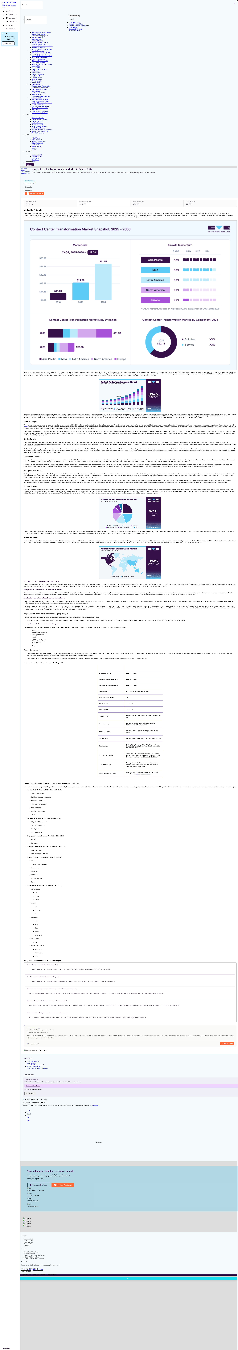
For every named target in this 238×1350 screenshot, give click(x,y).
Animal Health (36, 82)
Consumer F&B (73, 27)
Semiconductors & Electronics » (41, 32)
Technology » (36, 84)
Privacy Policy (28, 1242)
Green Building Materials (39, 62)
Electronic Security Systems (40, 36)
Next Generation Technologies (41, 96)
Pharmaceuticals (36, 81)
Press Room (35, 160)
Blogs (33, 161)
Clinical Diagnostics (38, 74)
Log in (29, 163)
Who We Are (36, 138)
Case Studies (35, 158)
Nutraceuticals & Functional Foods (42, 56)
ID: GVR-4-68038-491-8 (33, 1061)
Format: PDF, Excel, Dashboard (35, 1065)
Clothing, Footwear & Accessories (79, 25)
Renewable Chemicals (38, 47)
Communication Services (39, 89)
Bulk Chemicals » (37, 98)
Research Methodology (39, 141)
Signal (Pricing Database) (31, 1257)
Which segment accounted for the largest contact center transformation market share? (51, 989)
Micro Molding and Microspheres (42, 64)
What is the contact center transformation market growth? (43, 977)
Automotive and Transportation (41, 86)
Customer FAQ (28, 1239)
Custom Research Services (40, 119)
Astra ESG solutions (38, 133)
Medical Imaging (37, 79)
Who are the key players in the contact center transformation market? (47, 1001)
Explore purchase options (143, 774)
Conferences (35, 144)
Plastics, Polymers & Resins (40, 111)
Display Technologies (38, 34)
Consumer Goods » (74, 22)
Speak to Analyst (228, 1043)
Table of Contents (29, 184)
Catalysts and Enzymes (38, 44)
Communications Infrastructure (41, 87)
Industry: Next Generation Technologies (37, 1068)
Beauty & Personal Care (76, 24)
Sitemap (26, 1245)
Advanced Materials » (38, 59)
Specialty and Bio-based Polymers (42, 49)
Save (28, 1117)
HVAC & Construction (38, 93)
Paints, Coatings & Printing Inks (41, 106)
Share (28, 1110)
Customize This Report (40, 1185)
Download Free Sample (36, 193)
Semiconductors (36, 39)
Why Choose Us (37, 139)
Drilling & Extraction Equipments (42, 103)
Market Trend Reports (38, 128)
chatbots (26, 426)
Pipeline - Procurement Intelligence (42, 129)
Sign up (29, 165)
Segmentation (28, 187)
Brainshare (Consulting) (31, 1252)
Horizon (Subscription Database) (34, 1258)
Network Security (37, 94)
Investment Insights (37, 124)
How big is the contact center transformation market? (42, 965)
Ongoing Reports (37, 156)
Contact (34, 148)
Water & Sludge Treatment (40, 113)
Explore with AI (8, 43)
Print (28, 1120)
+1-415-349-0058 (26, 1270)
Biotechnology (36, 72)
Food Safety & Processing (39, 54)
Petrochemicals (36, 109)
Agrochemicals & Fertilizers (40, 99)
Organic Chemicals (37, 104)
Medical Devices (37, 77)
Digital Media (36, 91)
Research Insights (37, 155)
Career (34, 150)
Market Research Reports (39, 126)
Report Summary (30, 180)
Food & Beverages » (38, 51)
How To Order (28, 1240)
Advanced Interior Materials (40, 61)
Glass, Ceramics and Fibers (40, 69)
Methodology (28, 190)
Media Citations (36, 146)
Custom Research (29, 1253)
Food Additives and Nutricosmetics (42, 46)
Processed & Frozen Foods (40, 57)
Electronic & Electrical (75, 29)
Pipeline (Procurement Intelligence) (34, 1255)
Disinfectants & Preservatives (40, 101)
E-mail (29, 1114)
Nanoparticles (36, 66)
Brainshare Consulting (38, 118)
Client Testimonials (37, 143)
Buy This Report (30, 1093)
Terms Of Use (28, 1244)
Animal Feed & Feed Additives (41, 52)
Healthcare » (35, 71)
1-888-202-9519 (38, 1270)
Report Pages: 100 (31, 1063)
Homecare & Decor (74, 30)
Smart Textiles (36, 67)
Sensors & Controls (37, 41)
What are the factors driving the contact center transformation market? (47, 1013)
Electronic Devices (37, 37)
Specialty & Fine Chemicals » (40, 42)
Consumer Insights (37, 121)
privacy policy (95, 1105)
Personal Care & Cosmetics (40, 108)
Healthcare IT (36, 76)
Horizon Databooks (37, 123)
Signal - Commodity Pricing (40, 131)
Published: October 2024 (33, 1066)
